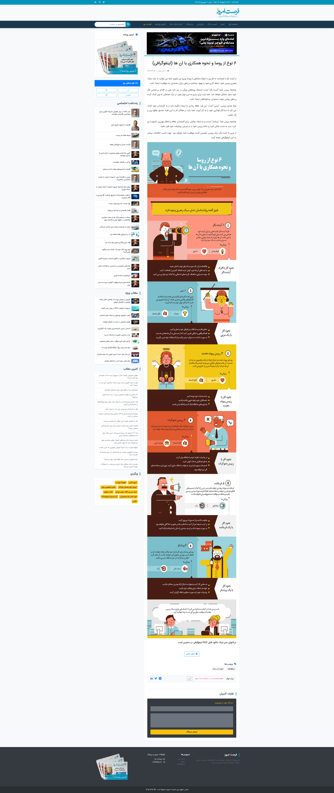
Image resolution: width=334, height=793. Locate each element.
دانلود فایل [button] (191, 654)
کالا (106, 95)
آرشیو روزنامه (160, 24)
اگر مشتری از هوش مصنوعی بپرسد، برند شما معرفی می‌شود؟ (120, 396)
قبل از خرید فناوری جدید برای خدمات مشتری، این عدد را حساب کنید (118, 384)
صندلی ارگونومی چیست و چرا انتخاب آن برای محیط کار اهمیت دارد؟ (119, 453)
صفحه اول (233, 24)
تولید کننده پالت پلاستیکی (128, 496)
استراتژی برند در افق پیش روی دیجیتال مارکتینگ (121, 390)
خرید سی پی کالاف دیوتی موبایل (126, 492)
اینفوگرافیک (231, 669)
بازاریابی (200, 24)
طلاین (135, 501)
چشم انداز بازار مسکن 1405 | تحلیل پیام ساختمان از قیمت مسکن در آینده (118, 415)
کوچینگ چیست (121, 482)
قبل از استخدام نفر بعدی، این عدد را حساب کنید (121, 409)
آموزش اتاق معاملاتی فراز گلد (128, 487)
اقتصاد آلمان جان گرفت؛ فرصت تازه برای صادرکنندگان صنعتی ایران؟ (119, 427)
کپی (189, 678)
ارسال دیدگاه (191, 732)
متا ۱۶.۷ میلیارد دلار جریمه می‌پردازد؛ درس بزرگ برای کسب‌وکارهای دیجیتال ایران (120, 434)
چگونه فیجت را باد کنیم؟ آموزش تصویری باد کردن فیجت (118, 447)
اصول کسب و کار (218, 669)
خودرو (128, 95)
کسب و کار (212, 24)
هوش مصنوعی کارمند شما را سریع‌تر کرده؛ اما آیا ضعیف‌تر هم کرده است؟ (118, 376)
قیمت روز (147, 24)
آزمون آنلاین (133, 482)
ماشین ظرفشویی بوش (108, 487)
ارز (128, 90)
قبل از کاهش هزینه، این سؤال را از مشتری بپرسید (120, 421)
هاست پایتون (108, 492)
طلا (106, 90)
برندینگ (189, 24)
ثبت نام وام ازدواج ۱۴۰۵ (109, 496)
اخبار (223, 24)
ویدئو (183, 761)
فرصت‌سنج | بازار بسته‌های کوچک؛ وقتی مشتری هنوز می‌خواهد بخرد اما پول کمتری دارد (120, 441)
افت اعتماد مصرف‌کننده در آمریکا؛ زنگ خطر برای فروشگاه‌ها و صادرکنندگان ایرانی (117, 403)
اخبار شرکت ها (176, 24)
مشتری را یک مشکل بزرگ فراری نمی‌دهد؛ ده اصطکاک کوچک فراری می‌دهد (119, 465)
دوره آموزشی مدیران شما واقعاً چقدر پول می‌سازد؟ (121, 459)
